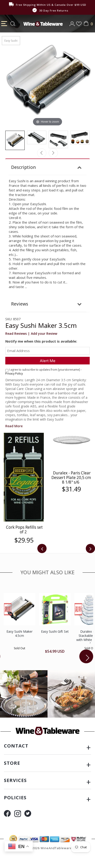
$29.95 (23, 540)
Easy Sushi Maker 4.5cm (19, 633)
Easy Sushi (11, 41)
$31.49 (71, 489)
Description (23, 167)
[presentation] (42, 548)
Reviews (19, 304)
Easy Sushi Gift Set (55, 631)
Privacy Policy (14, 373)
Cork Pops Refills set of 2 (24, 529)
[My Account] (72, 22)
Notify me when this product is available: (41, 341)
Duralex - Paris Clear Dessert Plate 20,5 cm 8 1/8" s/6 (71, 477)
